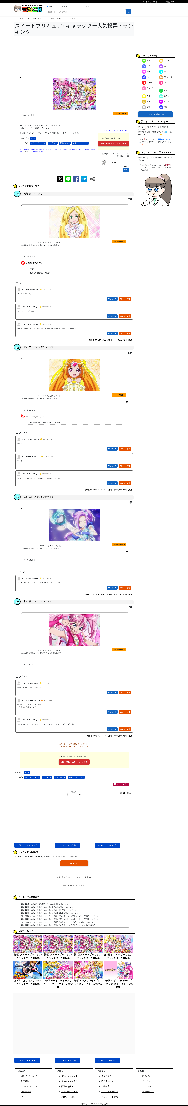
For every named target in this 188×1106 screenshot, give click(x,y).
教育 (148, 107)
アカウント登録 (68, 1097)
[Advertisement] (74, 57)
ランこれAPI (147, 1086)
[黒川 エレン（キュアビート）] (74, 525)
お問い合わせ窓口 (109, 1091)
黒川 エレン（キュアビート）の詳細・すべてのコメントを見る (108, 594)
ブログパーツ (148, 1081)
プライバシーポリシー (31, 1086)
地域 (165, 107)
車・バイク (168, 77)
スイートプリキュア (37, 143)
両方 (51, 6)
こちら (26, 151)
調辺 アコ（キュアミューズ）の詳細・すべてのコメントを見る (108, 490)
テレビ (166, 71)
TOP (19, 18)
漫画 (148, 66)
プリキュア (52, 143)
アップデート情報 (109, 1097)
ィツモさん (112, 162)
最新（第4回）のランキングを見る (113, 143)
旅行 (165, 83)
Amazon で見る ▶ (120, 113)
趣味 (165, 90)
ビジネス (167, 101)
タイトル (63, 6)
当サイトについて (29, 1076)
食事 (148, 96)
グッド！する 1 (122, 784)
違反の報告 (106, 1076)
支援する (146, 1076)
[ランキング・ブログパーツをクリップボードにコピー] (92, 179)
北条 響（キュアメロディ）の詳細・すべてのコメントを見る (109, 736)
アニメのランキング (31, 18)
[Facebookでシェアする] (76, 179)
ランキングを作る (69, 1081)
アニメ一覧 (67, 845)
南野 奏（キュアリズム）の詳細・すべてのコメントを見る (110, 340)
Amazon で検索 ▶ (119, 241)
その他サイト (148, 1091)
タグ (76, 6)
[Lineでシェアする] (68, 179)
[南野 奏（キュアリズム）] (74, 222)
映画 (148, 71)
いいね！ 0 (112, 299)
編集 (126, 170)
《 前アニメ (27, 845)
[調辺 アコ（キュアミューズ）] (74, 375)
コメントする (74, 863)
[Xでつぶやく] (60, 179)
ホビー (149, 77)
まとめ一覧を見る (69, 1091)
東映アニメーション (80, 143)
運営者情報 (26, 1091)
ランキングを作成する (155, 114)
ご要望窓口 (106, 1086)
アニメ (32, 138)
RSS (23, 1097)
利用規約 (25, 1081)
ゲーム (149, 61)
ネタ (148, 101)
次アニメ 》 (107, 845)
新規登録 (168, 165)
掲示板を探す (67, 1086)
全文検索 (85, 6)
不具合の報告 (107, 1081)
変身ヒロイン (65, 143)
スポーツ (150, 83)
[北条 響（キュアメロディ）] (74, 630)
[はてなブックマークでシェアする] (84, 179)
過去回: (74, 792)
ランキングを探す (69, 1076)
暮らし (166, 96)
